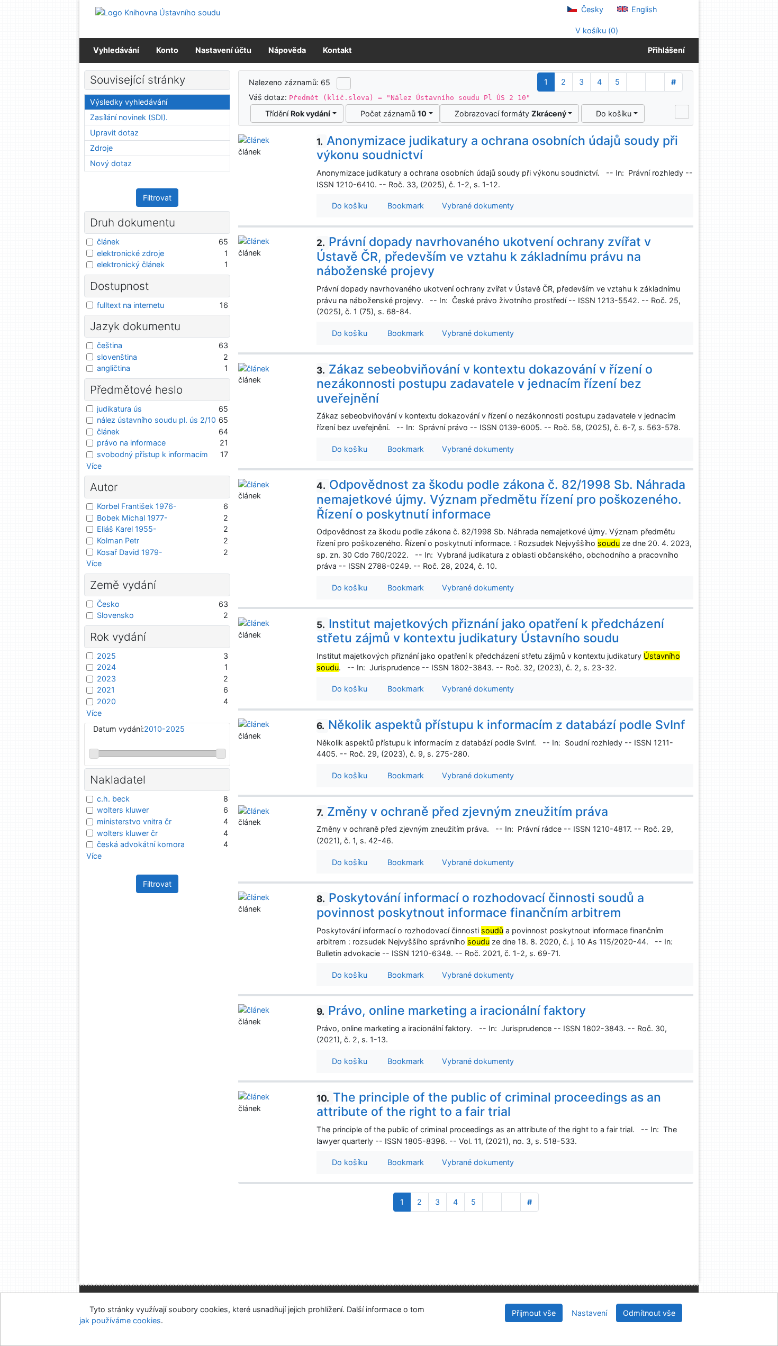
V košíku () (595, 30)
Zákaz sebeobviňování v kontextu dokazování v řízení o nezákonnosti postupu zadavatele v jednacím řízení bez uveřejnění (484, 384)
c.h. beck (113, 798)
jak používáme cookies (120, 1320)
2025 (106, 655)
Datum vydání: (139, 728)
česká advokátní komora (141, 844)
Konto (167, 50)
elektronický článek (131, 264)
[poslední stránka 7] (655, 82)
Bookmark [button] (403, 205)
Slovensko (115, 615)
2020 (106, 701)
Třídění (295, 113)
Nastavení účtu (223, 50)
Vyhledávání (116, 50)
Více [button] (94, 465)
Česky (591, 9)
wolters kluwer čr (127, 833)
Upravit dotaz (114, 132)
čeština (109, 345)
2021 (106, 689)
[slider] (94, 754)
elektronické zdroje (130, 253)
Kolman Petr (118, 540)
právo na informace (131, 442)
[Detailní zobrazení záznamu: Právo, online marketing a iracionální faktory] (253, 1009)
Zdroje (101, 147)
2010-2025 (164, 728)
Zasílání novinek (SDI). (129, 117)
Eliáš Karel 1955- (127, 528)
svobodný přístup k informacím (152, 454)
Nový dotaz (111, 163)
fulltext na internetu (130, 305)
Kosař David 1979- (129, 552)
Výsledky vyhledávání (128, 101)
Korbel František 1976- (137, 506)
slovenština (117, 356)
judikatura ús (119, 408)
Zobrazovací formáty (508, 113)
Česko (108, 603)
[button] (682, 112)
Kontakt (337, 50)
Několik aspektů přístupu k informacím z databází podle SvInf (500, 724)
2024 (106, 666)
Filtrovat (157, 197)
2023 (106, 678)
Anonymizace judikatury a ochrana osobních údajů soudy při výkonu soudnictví (497, 148)
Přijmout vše (534, 1312)
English (643, 9)
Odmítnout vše (649, 1312)
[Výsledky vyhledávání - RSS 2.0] (344, 83)
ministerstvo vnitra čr (134, 821)
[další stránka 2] (636, 82)
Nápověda (287, 50)
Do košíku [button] (347, 205)
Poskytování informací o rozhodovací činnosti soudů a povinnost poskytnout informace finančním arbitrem (480, 905)
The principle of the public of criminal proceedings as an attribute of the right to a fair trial (488, 1105)
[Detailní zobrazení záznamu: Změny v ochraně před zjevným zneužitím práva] (253, 810)
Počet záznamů (391, 113)
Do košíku (611, 113)
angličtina (113, 367)
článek (108, 241)
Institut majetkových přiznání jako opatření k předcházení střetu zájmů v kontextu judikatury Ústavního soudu (490, 631)
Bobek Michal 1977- (132, 517)
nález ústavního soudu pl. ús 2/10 (156, 419)
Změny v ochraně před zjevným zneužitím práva (462, 811)
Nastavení (589, 1312)
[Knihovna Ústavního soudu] (157, 11)
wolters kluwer (123, 809)
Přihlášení (665, 50)
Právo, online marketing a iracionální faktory (451, 1010)
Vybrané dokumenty (477, 205)
